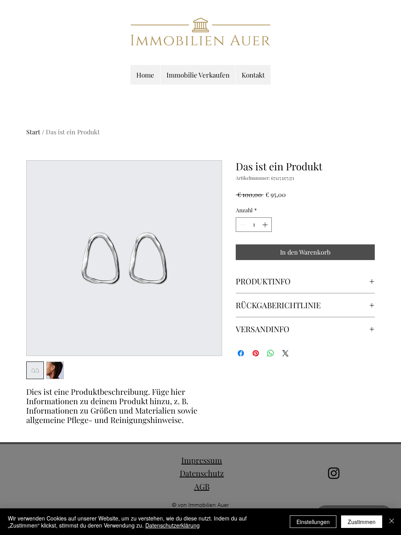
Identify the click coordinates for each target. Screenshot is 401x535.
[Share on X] (285, 353)
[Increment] (266, 224)
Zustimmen (362, 522)
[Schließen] (391, 522)
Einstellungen (313, 522)
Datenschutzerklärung (172, 525)
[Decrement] (242, 224)
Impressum (201, 460)
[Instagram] (333, 473)
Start (33, 132)
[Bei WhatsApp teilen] (270, 353)
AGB (202, 486)
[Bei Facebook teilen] (241, 353)
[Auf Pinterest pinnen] (255, 353)
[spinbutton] (254, 224)
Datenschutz (202, 473)
